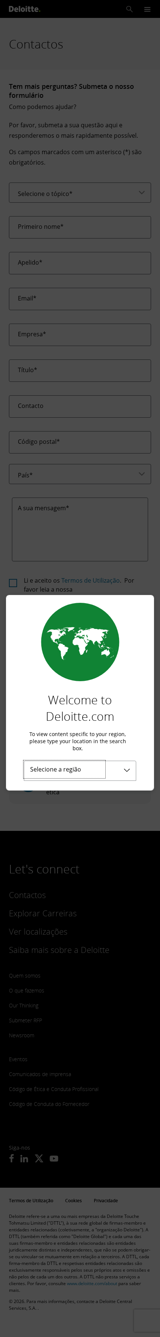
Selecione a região (55, 769)
